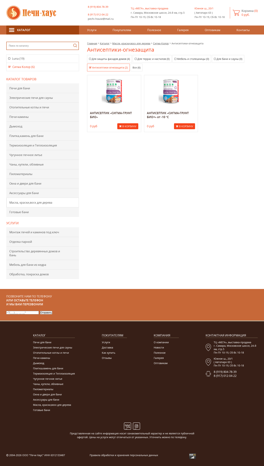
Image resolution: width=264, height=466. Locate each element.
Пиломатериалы (20, 174)
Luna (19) (18, 59)
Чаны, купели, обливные (26, 164)
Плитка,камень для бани (26, 136)
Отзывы (107, 358)
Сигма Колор (161, 43)
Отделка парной (20, 242)
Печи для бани (19, 88)
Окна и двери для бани (25, 183)
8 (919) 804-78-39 (98, 6)
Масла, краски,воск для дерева (30, 203)
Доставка (107, 347)
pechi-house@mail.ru (101, 18)
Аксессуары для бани (24, 193)
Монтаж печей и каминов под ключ (34, 232)
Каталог (105, 43)
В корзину (129, 126)
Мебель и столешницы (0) (193, 59)
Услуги (106, 342)
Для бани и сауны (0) (229, 59)
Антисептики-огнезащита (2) (110, 67)
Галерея (159, 358)
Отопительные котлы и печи (29, 107)
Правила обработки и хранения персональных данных (124, 455)
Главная (92, 43)
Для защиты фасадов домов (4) (111, 59)
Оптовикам (161, 363)
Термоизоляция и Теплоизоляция (33, 145)
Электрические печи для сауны (31, 98)
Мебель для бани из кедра (27, 265)
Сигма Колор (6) (23, 67)
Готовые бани (19, 212)
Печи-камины (19, 117)
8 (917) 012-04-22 (98, 14)
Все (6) (136, 67)
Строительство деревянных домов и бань (34, 253)
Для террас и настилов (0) (153, 59)
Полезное (160, 352)
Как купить (108, 352)
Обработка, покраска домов (29, 274)
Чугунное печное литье (25, 155)
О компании (161, 342)
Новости (159, 347)
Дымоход (15, 126)
